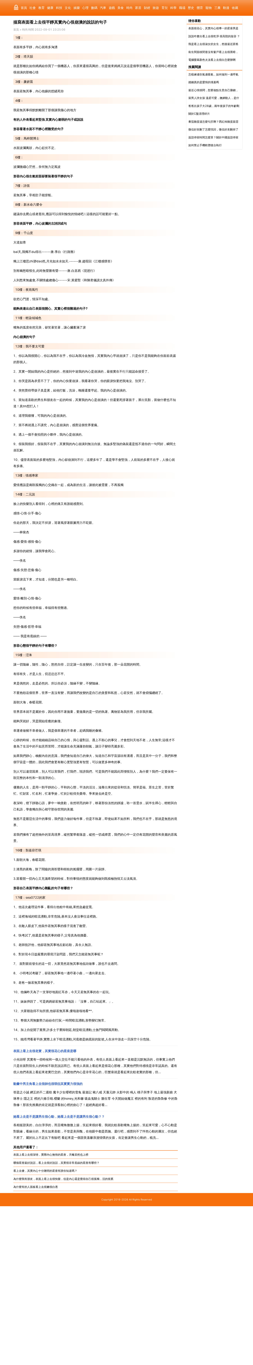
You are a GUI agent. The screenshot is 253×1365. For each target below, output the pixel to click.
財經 (147, 8)
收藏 (235, 8)
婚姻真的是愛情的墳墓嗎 (203, 82)
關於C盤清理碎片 (199, 113)
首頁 (24, 8)
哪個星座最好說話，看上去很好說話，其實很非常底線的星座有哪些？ (56, 1163)
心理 (85, 8)
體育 (200, 8)
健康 (50, 8)
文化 (68, 8)
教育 (41, 8)
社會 (32, 8)
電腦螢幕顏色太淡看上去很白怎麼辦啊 (212, 60)
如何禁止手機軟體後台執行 (205, 145)
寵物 (208, 8)
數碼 (94, 8)
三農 (217, 8)
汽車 (103, 8)
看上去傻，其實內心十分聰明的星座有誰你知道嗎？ (45, 1170)
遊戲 (112, 8)
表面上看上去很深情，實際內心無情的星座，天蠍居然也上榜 (50, 1154)
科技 (59, 8)
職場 (182, 8)
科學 (173, 8)
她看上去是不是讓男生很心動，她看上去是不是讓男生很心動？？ (59, 1116)
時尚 (129, 8)
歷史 (191, 8)
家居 (138, 8)
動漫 (226, 8)
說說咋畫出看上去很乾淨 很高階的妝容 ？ (214, 36)
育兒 (165, 8)
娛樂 (77, 8)
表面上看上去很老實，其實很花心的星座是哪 (44, 1051)
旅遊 (156, 8)
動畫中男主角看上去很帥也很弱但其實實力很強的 (48, 1084)
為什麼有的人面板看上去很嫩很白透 (35, 1187)
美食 (120, 8)
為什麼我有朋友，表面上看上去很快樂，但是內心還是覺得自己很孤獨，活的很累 (63, 1179)
